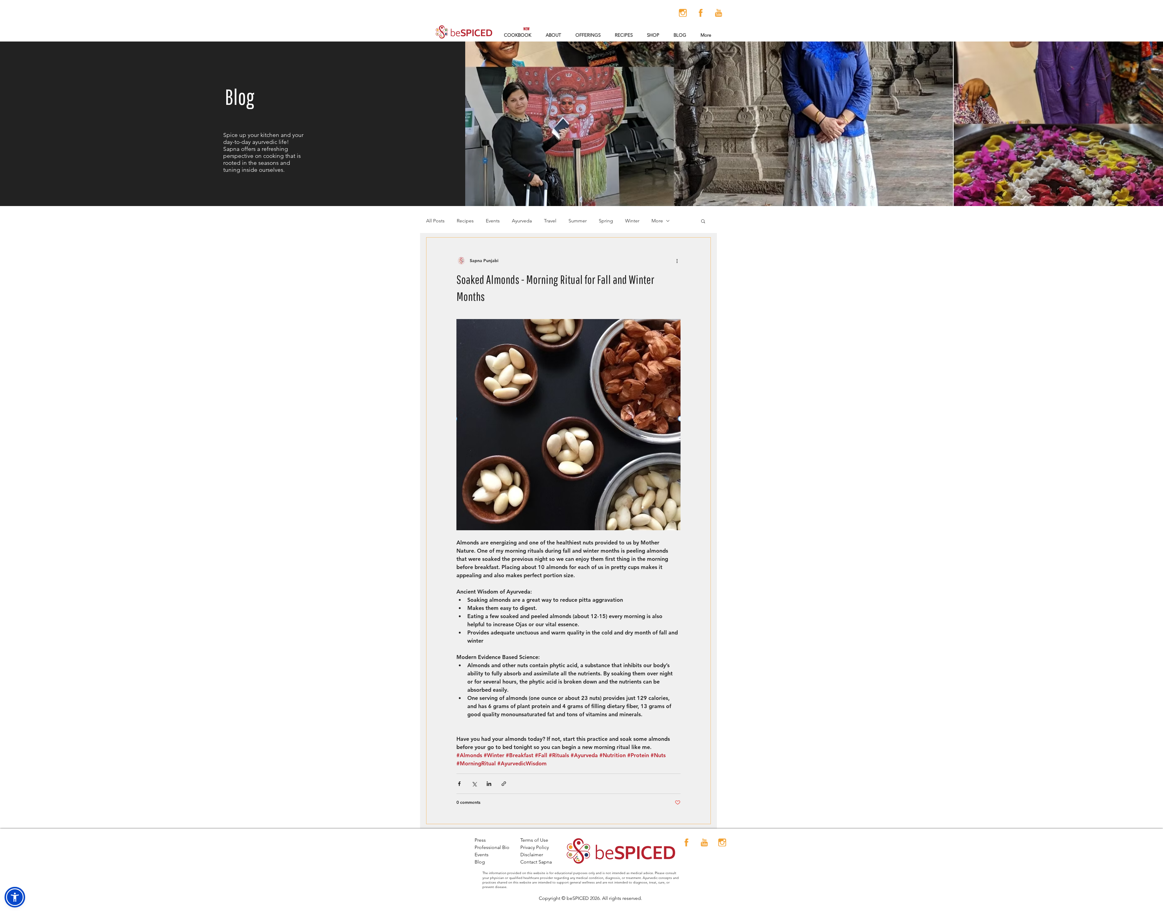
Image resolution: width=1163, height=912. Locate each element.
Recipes (465, 221)
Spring (606, 221)
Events (493, 221)
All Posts (435, 221)
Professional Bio (492, 847)
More (657, 221)
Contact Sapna (536, 862)
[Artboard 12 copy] (682, 12)
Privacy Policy (534, 847)
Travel (550, 221)
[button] (588, 35)
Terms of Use (534, 840)
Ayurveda (522, 221)
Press (480, 840)
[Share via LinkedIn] (489, 784)
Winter (632, 221)
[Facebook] (700, 12)
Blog (480, 862)
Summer (577, 221)
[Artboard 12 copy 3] (718, 12)
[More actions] (677, 260)
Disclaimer (531, 854)
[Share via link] (504, 784)
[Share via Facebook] (459, 784)
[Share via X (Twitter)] (474, 784)
